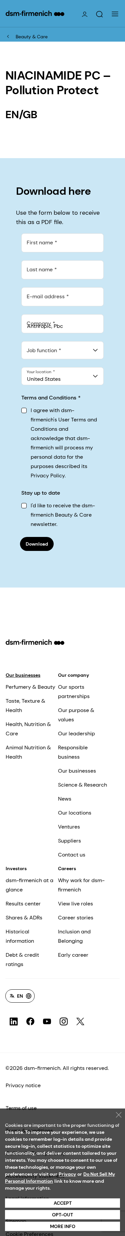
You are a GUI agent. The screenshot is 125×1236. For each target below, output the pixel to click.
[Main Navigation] (115, 14)
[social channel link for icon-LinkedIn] (13, 1021)
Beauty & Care (32, 37)
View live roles (75, 903)
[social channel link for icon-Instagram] (63, 1021)
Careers (67, 868)
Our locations (74, 812)
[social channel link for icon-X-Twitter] (80, 1021)
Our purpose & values (76, 715)
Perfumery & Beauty (30, 686)
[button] (99, 14)
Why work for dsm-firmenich (81, 885)
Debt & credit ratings (22, 959)
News (64, 798)
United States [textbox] (44, 378)
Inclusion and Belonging (74, 936)
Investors (16, 868)
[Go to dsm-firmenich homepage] (35, 13)
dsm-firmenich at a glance (29, 885)
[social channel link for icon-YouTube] (47, 1021)
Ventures (69, 826)
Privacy (67, 1174)
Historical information (20, 936)
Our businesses (23, 675)
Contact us (71, 854)
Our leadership (76, 733)
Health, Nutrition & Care (28, 729)
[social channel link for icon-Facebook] (30, 1021)
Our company (73, 675)
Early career (73, 954)
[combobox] (62, 350)
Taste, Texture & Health (25, 705)
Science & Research (82, 784)
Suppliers (69, 840)
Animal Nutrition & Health (28, 752)
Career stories (75, 917)
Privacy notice (23, 1085)
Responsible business (73, 752)
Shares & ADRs (24, 917)
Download (37, 544)
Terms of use (21, 1108)
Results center (23, 903)
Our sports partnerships (74, 691)
